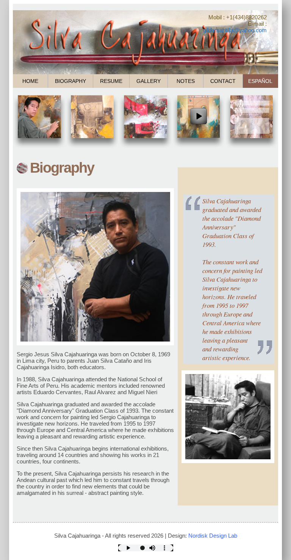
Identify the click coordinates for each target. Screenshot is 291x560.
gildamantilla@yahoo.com (235, 30)
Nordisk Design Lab (212, 535)
